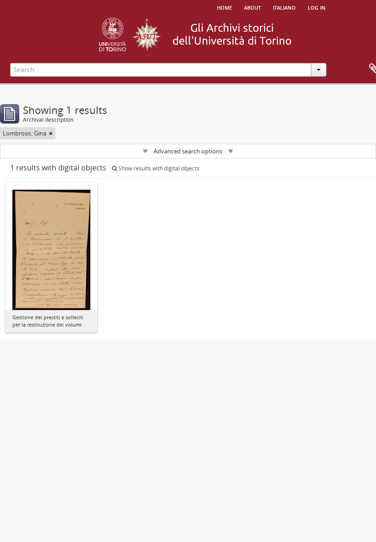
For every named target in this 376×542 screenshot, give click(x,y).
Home (224, 7)
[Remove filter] (51, 133)
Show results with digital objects (158, 168)
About (252, 7)
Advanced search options (188, 151)
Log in (317, 7)
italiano (284, 7)
